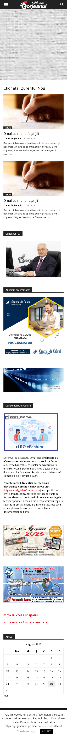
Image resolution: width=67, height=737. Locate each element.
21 (43, 677)
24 (7, 684)
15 (51, 670)
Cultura (7, 128)
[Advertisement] (33, 44)
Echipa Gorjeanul (12, 138)
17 (7, 677)
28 (43, 684)
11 (17, 670)
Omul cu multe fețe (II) (21, 134)
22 (51, 677)
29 (51, 684)
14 (43, 670)
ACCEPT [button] (46, 731)
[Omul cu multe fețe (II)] (33, 111)
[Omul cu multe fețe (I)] (33, 178)
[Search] (62, 4)
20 (36, 677)
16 (59, 670)
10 (7, 670)
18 (17, 677)
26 (28, 684)
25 (17, 684)
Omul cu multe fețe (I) (20, 201)
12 (28, 670)
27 (36, 684)
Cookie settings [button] (26, 731)
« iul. (5, 695)
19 (28, 677)
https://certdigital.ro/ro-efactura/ (22, 490)
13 (36, 670)
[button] (5, 4)
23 (59, 677)
